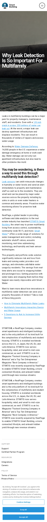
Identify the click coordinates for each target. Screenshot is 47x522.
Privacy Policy (8, 479)
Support (5, 449)
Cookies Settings (23, 502)
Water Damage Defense (26, 146)
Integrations (7, 462)
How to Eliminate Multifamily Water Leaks (24, 303)
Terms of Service (9, 475)
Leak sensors (8, 181)
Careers (5, 465)
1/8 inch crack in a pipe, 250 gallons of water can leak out (21, 125)
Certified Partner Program (13, 452)
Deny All (23, 510)
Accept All (23, 517)
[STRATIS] (9, 5)
